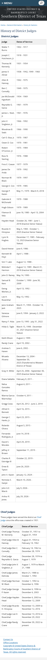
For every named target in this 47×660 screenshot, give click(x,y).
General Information (14, 25)
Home (3, 25)
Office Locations (10, 642)
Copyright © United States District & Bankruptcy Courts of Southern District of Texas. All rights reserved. (21, 648)
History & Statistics (30, 25)
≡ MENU (7, 3)
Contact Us (8, 639)
